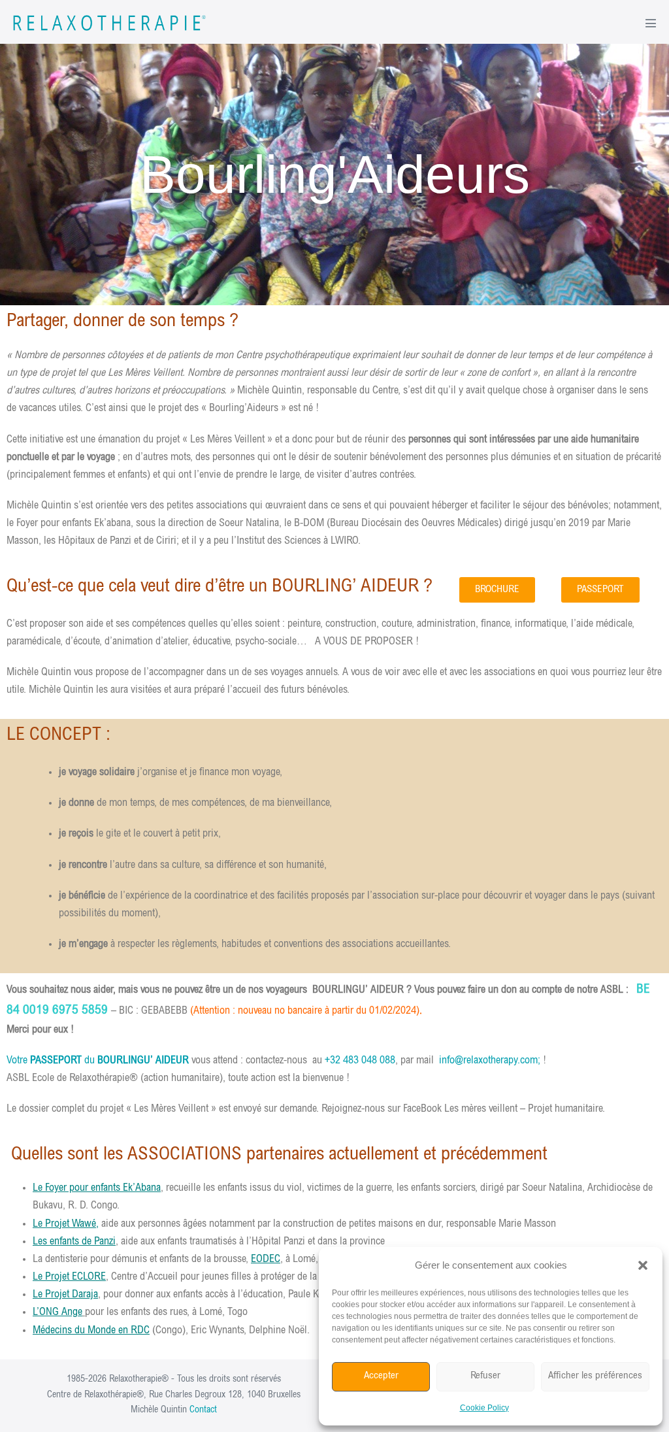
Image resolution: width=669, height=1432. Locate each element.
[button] (642, 1265)
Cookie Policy (484, 1407)
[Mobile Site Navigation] (650, 23)
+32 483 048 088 (360, 1061)
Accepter (381, 1376)
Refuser (485, 1376)
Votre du (98, 1061)
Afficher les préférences (595, 1376)
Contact (203, 1410)
